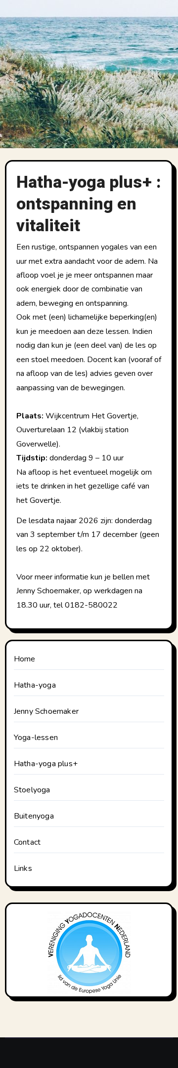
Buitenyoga (34, 816)
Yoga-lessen (36, 737)
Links (23, 868)
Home (25, 659)
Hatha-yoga (35, 685)
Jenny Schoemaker (46, 711)
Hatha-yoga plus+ (46, 763)
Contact (27, 842)
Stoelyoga (32, 789)
